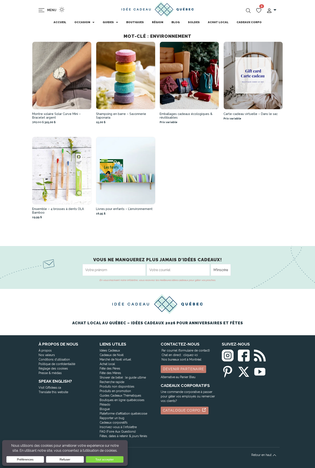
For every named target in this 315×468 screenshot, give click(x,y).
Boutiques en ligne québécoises (122, 400)
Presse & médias (50, 373)
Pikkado (105, 404)
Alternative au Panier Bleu (178, 377)
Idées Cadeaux (110, 350)
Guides (108, 22)
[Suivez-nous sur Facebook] (244, 355)
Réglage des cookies (53, 368)
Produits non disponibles (117, 386)
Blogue (105, 409)
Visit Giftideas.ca (50, 387)
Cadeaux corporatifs (114, 422)
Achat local (218, 22)
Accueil (60, 22)
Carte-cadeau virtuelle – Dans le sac (251, 114)
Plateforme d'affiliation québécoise (123, 413)
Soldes (194, 22)
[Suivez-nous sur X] (244, 371)
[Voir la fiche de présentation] (62, 75)
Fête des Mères (110, 373)
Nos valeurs (47, 355)
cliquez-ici (190, 355)
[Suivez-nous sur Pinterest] (228, 371)
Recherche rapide (112, 382)
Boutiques (135, 22)
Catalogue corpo (182, 410)
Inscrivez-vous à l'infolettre (118, 427)
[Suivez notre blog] (260, 355)
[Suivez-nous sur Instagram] (228, 355)
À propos (45, 350)
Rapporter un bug (112, 418)
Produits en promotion (115, 391)
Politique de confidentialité (57, 364)
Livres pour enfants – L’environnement (124, 209)
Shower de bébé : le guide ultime (123, 377)
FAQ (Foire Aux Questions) (118, 431)
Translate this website (53, 392)
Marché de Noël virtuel (115, 359)
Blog (175, 22)
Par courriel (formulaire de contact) (186, 350)
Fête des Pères (110, 368)
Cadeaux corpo (249, 22)
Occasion (82, 22)
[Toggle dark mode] (62, 9)
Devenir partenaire (183, 369)
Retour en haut (261, 455)
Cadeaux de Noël (112, 355)
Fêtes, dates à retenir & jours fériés (123, 436)
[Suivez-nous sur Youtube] (260, 371)
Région (157, 22)
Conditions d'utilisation (54, 359)
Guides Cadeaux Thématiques (120, 395)
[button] (271, 10)
